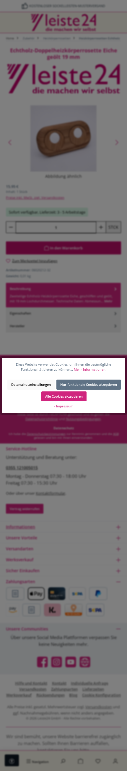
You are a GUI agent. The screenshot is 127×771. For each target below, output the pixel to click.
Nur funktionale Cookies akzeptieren (88, 384)
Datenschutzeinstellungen (31, 384)
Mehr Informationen (89, 369)
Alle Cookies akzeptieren (64, 396)
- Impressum (63, 406)
